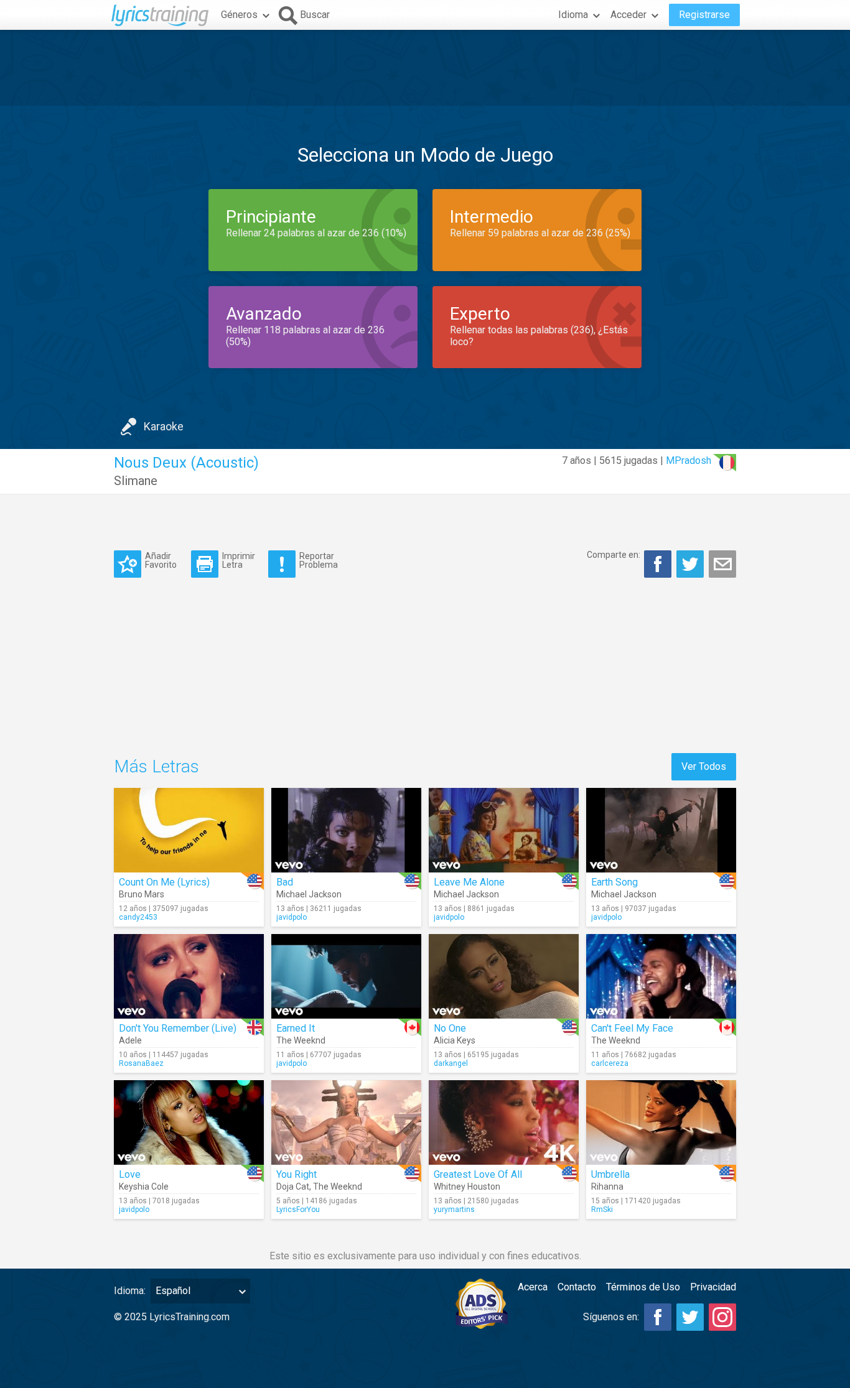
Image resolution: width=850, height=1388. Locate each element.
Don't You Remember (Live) (177, 1028)
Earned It (295, 1028)
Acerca (533, 1287)
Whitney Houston (467, 1186)
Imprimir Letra (238, 560)
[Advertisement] (425, 68)
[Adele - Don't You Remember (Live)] (189, 976)
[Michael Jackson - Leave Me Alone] (504, 830)
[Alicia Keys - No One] (504, 976)
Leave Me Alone (469, 882)
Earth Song (614, 882)
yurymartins (454, 1209)
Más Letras (156, 766)
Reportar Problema (318, 560)
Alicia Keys (454, 1040)
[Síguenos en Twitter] (690, 1317)
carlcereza (609, 1063)
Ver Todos (703, 766)
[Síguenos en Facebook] (657, 1317)
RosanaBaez (141, 1063)
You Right (296, 1174)
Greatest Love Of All (478, 1174)
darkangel (451, 1063)
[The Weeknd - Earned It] (346, 976)
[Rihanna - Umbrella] (661, 1122)
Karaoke (164, 426)
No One (450, 1028)
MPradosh (688, 460)
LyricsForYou (298, 1209)
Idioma (573, 15)
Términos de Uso (643, 1287)
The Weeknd (300, 1040)
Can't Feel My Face (632, 1028)
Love (130, 1174)
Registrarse (704, 15)
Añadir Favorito (161, 560)
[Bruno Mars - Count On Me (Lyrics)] (189, 830)
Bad (284, 882)
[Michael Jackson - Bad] (346, 830)
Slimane (135, 480)
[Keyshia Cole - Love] (189, 1122)
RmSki (602, 1209)
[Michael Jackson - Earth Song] (661, 830)
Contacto (577, 1287)
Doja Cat (292, 1186)
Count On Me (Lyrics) (164, 882)
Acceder (628, 15)
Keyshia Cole (144, 1186)
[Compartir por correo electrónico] (722, 564)
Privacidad (713, 1287)
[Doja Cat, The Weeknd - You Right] (346, 1122)
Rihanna (607, 1186)
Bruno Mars (141, 894)
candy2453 (138, 917)
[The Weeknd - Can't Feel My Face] (661, 976)
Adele (130, 1040)
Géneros (239, 15)
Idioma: (130, 1291)
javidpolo (291, 917)
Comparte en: (613, 554)
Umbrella (610, 1174)
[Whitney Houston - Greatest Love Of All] (504, 1122)
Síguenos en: (611, 1317)
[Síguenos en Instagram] (722, 1317)
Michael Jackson (309, 894)
